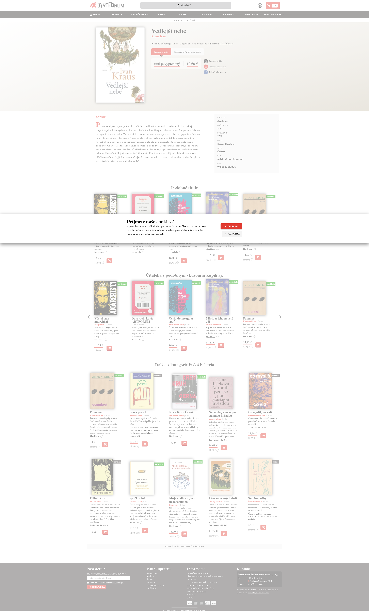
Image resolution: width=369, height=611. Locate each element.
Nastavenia (233, 233)
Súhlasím (233, 226)
